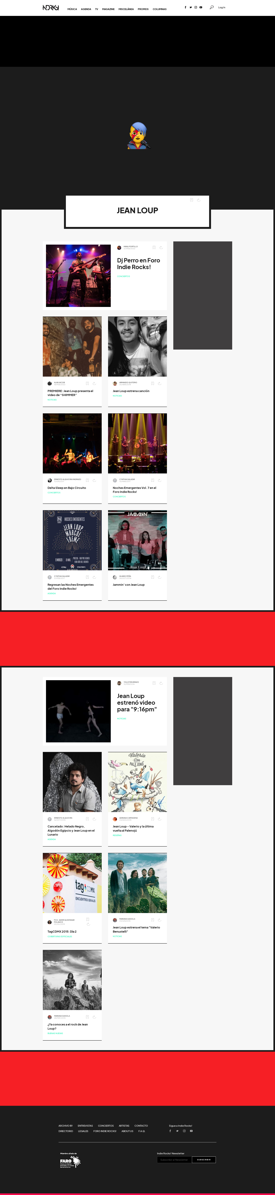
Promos (143, 9)
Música (72, 9)
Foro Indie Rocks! (104, 1131)
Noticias (52, 400)
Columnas (160, 9)
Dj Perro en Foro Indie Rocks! (138, 263)
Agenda (86, 9)
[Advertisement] (137, 41)
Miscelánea (126, 9)
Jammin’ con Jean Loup (129, 584)
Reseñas (117, 835)
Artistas (124, 1125)
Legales (83, 1131)
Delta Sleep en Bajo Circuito (67, 488)
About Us (127, 1131)
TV (96, 9)
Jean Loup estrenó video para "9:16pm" (137, 702)
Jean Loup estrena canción (131, 391)
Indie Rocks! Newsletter (170, 1153)
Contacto (141, 1125)
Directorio (66, 1131)
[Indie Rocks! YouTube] (201, 7)
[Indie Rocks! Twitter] (190, 7)
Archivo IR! (66, 1125)
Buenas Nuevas (55, 1033)
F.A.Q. (141, 1131)
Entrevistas (85, 1125)
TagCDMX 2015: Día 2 (62, 931)
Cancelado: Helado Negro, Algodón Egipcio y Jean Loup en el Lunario (71, 830)
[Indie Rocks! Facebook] (185, 7)
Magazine (108, 9)
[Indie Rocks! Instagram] (195, 7)
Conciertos (123, 276)
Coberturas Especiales (60, 936)
